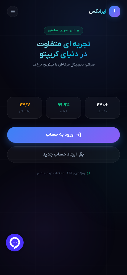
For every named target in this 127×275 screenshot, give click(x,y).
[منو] (12, 11)
